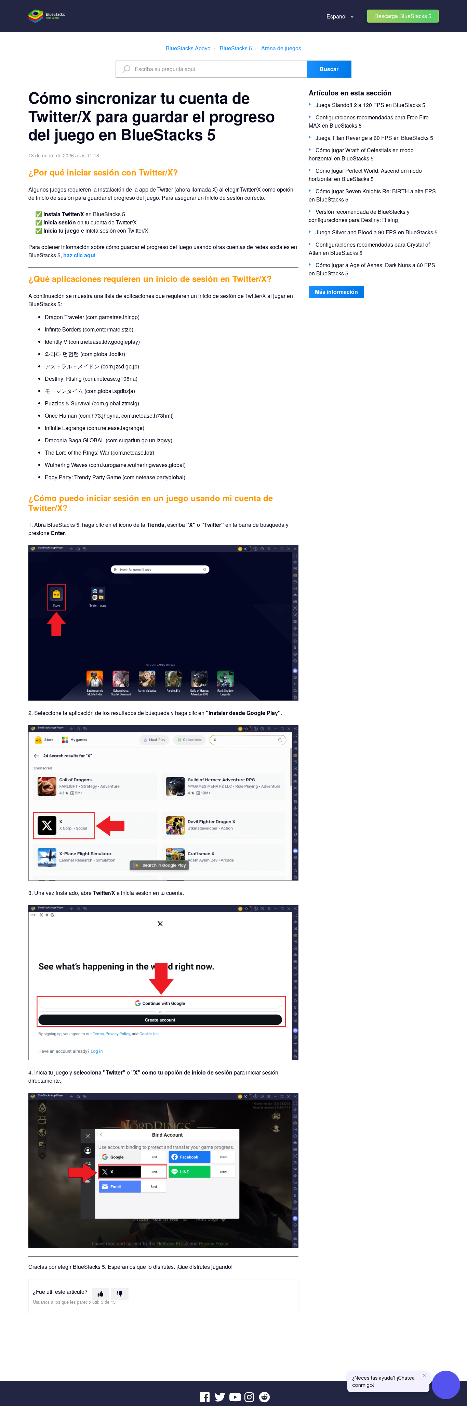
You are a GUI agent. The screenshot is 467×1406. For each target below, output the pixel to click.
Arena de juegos (281, 48)
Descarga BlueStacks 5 (402, 16)
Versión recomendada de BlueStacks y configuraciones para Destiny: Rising (359, 216)
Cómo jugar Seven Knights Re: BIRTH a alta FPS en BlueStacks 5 (372, 195)
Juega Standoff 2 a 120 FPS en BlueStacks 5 (370, 105)
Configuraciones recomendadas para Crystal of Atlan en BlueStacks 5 (369, 248)
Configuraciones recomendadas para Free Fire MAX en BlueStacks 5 (369, 121)
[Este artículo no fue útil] (120, 1294)
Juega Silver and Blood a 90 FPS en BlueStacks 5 (377, 232)
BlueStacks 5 (236, 48)
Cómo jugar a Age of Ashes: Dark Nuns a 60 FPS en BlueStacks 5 (372, 269)
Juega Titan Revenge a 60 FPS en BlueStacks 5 (374, 138)
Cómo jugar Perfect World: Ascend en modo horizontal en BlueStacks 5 (365, 175)
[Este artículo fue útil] (100, 1294)
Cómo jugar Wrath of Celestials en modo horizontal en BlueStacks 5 (361, 154)
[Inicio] (47, 16)
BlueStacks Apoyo (188, 48)
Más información (336, 292)
